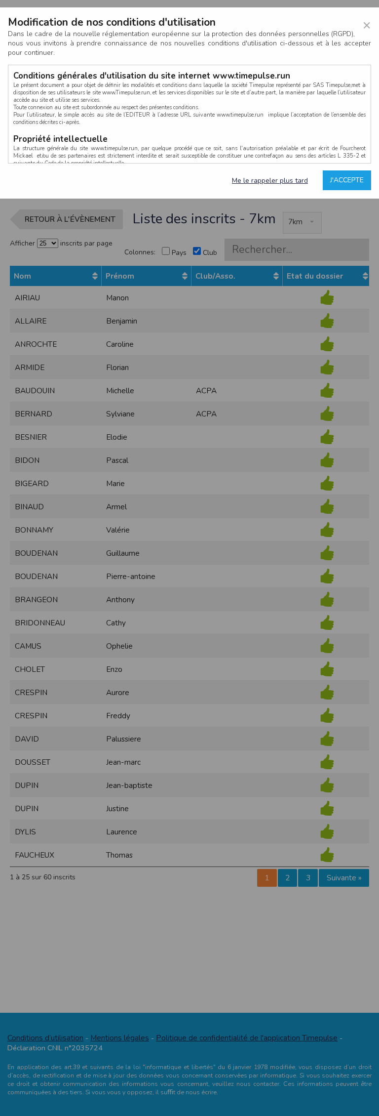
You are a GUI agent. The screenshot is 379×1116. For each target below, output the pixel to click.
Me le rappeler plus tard (270, 180)
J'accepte (347, 180)
